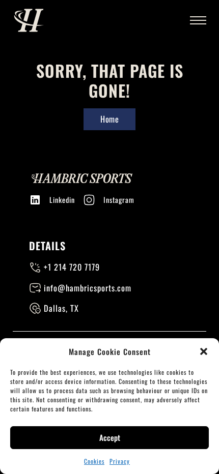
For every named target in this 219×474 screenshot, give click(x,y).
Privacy (120, 461)
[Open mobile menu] (198, 20)
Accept (109, 437)
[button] (204, 351)
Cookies (94, 461)
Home (109, 119)
